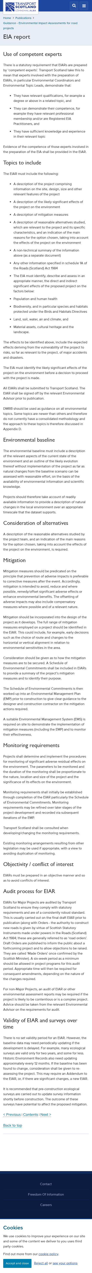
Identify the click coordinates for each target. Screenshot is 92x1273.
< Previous (12, 1114)
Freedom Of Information (46, 1194)
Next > (45, 1114)
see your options (65, 1263)
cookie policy (48, 1254)
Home (7, 18)
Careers (46, 1205)
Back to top (12, 1125)
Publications (23, 18)
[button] (74, 5)
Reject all (41, 1263)
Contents (30, 1114)
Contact (46, 1184)
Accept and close (17, 1263)
